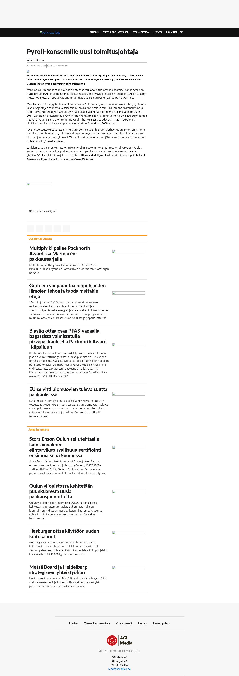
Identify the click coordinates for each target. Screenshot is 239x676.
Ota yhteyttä (141, 32)
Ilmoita (157, 32)
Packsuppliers (174, 32)
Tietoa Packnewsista (115, 32)
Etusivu (94, 32)
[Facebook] (119, 609)
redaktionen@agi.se (119, 668)
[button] (30, 228)
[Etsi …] (205, 32)
